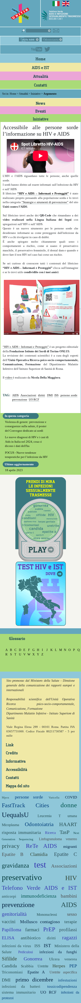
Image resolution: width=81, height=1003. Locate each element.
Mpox (5, 797)
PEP (73, 966)
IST (47, 945)
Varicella (54, 797)
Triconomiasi (12, 972)
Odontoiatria (51, 39)
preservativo (22, 877)
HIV (71, 878)
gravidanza (15, 865)
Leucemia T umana (57, 816)
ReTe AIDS (29, 39)
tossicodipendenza (62, 986)
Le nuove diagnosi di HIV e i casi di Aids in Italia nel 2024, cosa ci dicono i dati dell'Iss (27, 441)
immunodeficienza (38, 896)
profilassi (68, 929)
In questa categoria (17, 416)
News (40, 103)
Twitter (47, 49)
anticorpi (9, 896)
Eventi (40, 111)
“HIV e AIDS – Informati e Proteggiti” (43, 193)
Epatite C (65, 854)
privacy (11, 846)
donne (69, 805)
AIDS (15, 395)
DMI (50, 395)
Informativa (16, 761)
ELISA (8, 938)
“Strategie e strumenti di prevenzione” (45, 202)
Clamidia (38, 854)
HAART (68, 824)
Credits (12, 752)
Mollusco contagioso (40, 921)
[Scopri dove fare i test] (40, 593)
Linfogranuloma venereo (58, 839)
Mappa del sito (17, 785)
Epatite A (36, 972)
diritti (41, 395)
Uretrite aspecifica (63, 972)
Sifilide (9, 959)
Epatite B (12, 854)
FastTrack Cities (25, 805)
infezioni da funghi (58, 952)
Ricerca (50, 833)
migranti (70, 846)
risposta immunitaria (21, 832)
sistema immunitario (19, 992)
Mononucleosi (47, 914)
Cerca (36, 31)
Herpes (58, 966)
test (40, 864)
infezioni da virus (16, 946)
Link (10, 744)
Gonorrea (33, 959)
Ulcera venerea (63, 959)
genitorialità (14, 914)
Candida (9, 966)
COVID (71, 797)
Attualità (40, 76)
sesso (72, 914)
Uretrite (43, 966)
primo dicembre (34, 980)
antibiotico (30, 938)
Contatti (40, 85)
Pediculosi (25, 952)
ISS (56, 395)
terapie (70, 921)
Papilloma (11, 929)
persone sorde (69, 395)
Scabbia (27, 966)
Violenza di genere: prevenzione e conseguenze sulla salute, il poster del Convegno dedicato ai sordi (25, 426)
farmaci (32, 929)
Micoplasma (10, 825)
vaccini (9, 921)
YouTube (36, 49)
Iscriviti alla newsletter (56, 31)
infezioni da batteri (21, 986)
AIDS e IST (40, 67)
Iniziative (35, 93)
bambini (69, 896)
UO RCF (34, 399)
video (9, 377)
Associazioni (28, 395)
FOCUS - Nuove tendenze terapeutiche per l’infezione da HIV (26, 455)
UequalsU (15, 814)
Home (40, 58)
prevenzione (19, 399)
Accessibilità (16, 769)
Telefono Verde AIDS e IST (39, 888)
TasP (65, 832)
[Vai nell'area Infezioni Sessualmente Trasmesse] (40, 518)
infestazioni (67, 980)
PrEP (49, 929)
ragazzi (69, 937)
